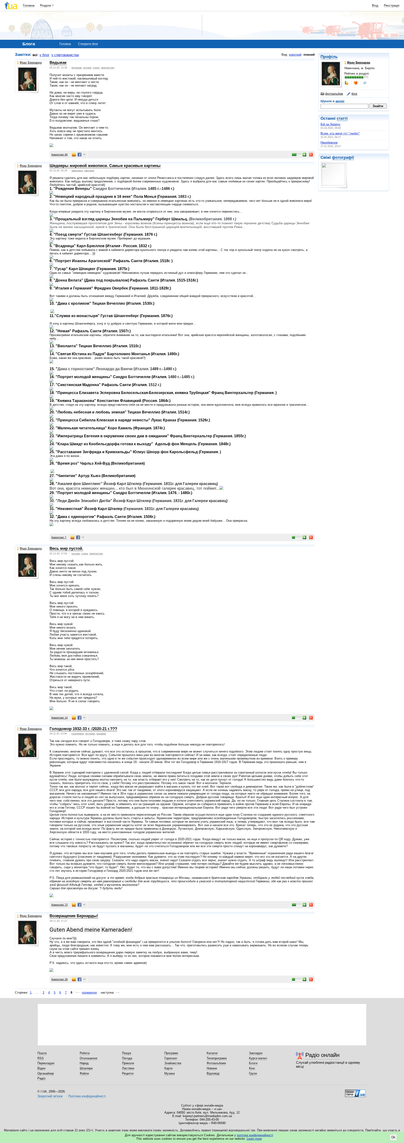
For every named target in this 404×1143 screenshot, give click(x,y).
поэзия (87, 67)
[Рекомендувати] (304, 154)
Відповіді (213, 1073)
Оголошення (88, 1058)
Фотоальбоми (216, 1063)
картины (89, 170)
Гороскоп (170, 1058)
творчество (107, 67)
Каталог (212, 1053)
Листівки (128, 1068)
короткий (295, 54)
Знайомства (172, 1063)
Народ (84, 1063)
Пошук (126, 1053)
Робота (85, 1053)
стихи (96, 67)
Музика (169, 1073)
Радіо (41, 1078)
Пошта (42, 1053)
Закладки (255, 1053)
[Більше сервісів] (84, 155)
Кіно (252, 1068)
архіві (339, 101)
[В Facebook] (79, 154)
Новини (212, 1068)
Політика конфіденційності (87, 1096)
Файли (84, 1073)
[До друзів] (346, 83)
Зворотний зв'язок (50, 1096)
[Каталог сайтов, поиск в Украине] (355, 1091)
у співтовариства (65, 55)
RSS (40, 1058)
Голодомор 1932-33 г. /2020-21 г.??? (83, 729)
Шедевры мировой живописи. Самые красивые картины (105, 165)
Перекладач (45, 1063)
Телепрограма (217, 1058)
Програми (171, 1053)
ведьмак (77, 67)
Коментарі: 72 (59, 904)
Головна (28, 5)
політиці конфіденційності (255, 1135)
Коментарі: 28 (59, 979)
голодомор (77, 733)
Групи (253, 1073)
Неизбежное (329, 142)
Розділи (45, 5)
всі (34, 55)
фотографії (343, 157)
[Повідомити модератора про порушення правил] (311, 154)
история (90, 733)
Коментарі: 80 (59, 154)
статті (342, 118)
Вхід (375, 5)
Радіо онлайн (322, 1055)
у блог (44, 55)
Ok (393, 1137)
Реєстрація (391, 5)
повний (309, 54)
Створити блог (88, 44)
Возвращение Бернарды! (74, 916)
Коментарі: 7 (58, 537)
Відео (41, 1068)
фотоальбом (334, 93)
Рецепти (127, 1073)
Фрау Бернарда (31, 62)
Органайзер (45, 1073)
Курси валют (258, 1058)
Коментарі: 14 (59, 717)
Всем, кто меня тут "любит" (340, 133)
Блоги (253, 1063)
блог (354, 93)
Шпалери (86, 1068)
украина (101, 733)
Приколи (128, 1063)
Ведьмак (58, 62)
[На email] (74, 154)
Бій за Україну (330, 124)
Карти (168, 1068)
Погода (127, 1058)
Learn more (254, 1138)
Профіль (329, 56)
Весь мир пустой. (66, 548)
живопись (77, 170)
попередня (89, 992)
